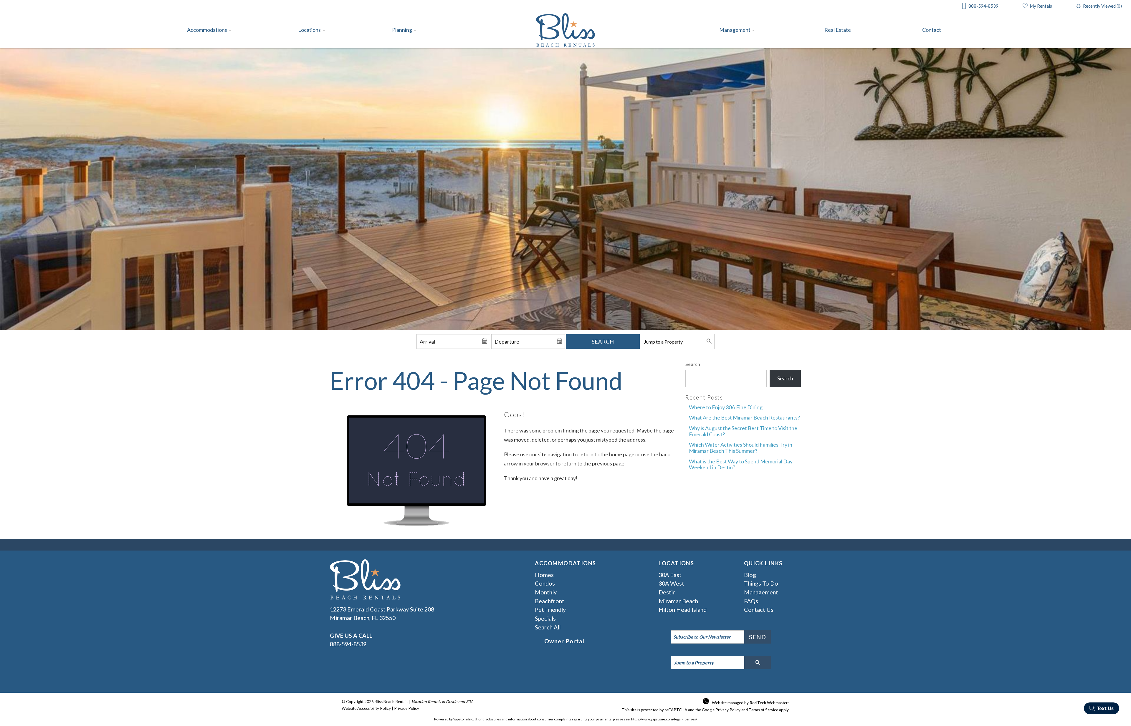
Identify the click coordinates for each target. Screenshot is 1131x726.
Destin (667, 592)
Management (734, 29)
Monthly (546, 592)
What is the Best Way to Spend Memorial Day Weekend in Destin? (741, 464)
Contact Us (758, 609)
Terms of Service (763, 709)
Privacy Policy (406, 708)
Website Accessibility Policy (366, 708)
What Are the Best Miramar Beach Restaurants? (744, 417)
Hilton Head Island (683, 609)
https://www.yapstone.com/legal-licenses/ (664, 719)
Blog (750, 574)
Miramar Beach (678, 600)
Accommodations (207, 29)
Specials (545, 618)
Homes (544, 574)
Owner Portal (564, 640)
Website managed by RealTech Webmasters (750, 702)
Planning (402, 29)
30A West (671, 583)
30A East (670, 574)
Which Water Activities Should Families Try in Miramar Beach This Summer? (740, 447)
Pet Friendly (550, 609)
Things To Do (761, 583)
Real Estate (837, 29)
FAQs (751, 600)
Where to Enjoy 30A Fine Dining (726, 407)
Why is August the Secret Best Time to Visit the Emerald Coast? (743, 431)
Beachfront (549, 600)
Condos (545, 583)
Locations (309, 29)
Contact (931, 29)
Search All (547, 627)
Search (603, 341)
